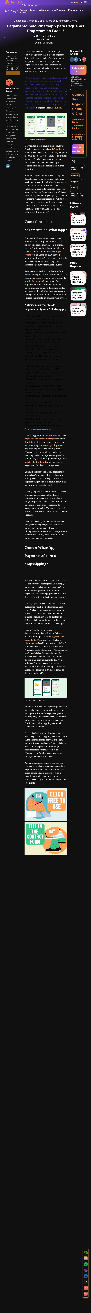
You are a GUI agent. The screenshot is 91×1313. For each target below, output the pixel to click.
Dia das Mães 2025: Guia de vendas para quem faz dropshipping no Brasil (78, 311)
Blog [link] (13, 11)
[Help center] (86, 1289)
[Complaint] (86, 1295)
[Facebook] (86, 1277)
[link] (6, 11)
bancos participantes (53, 445)
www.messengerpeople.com (40, 429)
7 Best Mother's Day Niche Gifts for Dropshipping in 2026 (78, 279)
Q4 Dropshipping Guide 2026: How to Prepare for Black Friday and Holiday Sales (78, 220)
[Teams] (86, 1271)
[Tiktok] (86, 1283)
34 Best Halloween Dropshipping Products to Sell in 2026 (78, 252)
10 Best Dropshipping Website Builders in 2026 (78, 236)
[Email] (86, 1259)
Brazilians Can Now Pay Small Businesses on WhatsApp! (78, 295)
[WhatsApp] (86, 1265)
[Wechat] (86, 1254)
